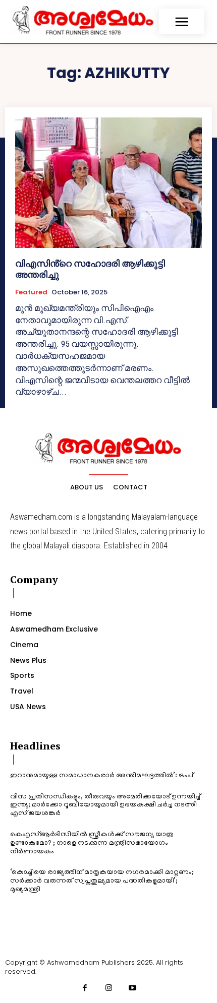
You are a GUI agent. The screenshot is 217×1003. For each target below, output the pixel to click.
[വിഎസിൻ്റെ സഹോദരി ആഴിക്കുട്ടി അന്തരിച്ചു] (108, 182)
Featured (31, 292)
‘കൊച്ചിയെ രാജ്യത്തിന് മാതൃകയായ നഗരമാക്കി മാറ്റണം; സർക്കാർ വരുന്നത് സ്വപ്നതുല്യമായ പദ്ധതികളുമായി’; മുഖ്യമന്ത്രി (102, 881)
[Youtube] (132, 988)
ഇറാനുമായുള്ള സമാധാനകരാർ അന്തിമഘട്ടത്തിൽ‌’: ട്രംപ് (101, 776)
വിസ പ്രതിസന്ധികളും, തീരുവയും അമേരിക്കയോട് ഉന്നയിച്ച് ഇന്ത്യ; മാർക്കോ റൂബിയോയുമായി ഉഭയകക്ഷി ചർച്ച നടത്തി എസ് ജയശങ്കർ (105, 805)
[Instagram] (108, 988)
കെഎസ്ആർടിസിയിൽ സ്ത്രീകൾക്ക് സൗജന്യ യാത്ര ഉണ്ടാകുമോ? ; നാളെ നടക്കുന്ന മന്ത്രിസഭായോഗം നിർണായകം (92, 843)
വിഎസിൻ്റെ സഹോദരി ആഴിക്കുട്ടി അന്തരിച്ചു (90, 269)
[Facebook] (84, 988)
